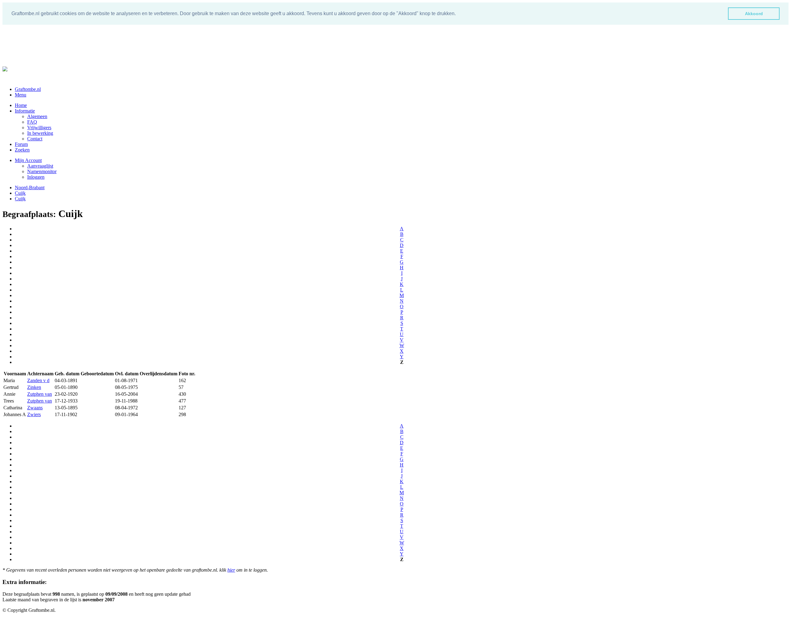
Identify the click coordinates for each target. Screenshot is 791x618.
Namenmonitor (42, 171)
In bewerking (40, 133)
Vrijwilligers (39, 127)
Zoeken (22, 149)
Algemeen (37, 116)
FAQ (32, 122)
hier (231, 570)
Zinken (34, 387)
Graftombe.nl (28, 89)
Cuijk (20, 193)
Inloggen (35, 177)
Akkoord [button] (754, 13)
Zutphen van (39, 394)
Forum (21, 144)
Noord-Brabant (29, 187)
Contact (34, 138)
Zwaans (35, 407)
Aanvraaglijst (40, 165)
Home (21, 105)
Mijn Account (28, 160)
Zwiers (34, 414)
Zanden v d (38, 380)
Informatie (25, 110)
